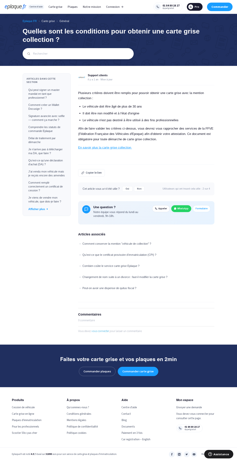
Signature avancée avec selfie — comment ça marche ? (46, 117)
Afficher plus (36, 209)
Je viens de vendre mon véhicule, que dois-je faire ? (44, 199)
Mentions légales (76, 420)
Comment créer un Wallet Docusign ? (43, 106)
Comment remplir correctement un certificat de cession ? (45, 186)
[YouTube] (194, 454)
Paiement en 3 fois (132, 433)
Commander (219, 7)
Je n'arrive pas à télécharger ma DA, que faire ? (45, 151)
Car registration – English (135, 439)
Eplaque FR (30, 21)
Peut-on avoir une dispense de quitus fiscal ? (109, 288)
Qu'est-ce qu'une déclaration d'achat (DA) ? (45, 162)
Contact (126, 414)
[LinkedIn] (179, 454)
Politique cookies (76, 433)
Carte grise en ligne (23, 414)
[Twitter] (187, 454)
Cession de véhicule (23, 407)
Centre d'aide (36, 6)
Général (64, 21)
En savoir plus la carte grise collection (105, 147)
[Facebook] (172, 454)
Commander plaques (97, 371)
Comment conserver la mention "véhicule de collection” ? (116, 243)
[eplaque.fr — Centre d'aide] (15, 6)
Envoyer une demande (189, 407)
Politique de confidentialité (82, 427)
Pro (197, 7)
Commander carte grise (138, 371)
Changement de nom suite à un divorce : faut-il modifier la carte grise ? (124, 277)
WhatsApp (182, 208)
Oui (127, 188)
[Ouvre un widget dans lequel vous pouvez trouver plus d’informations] (218, 454)
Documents (128, 427)
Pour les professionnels (25, 427)
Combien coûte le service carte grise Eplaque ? (110, 265)
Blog (124, 420)
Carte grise (55, 7)
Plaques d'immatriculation (26, 420)
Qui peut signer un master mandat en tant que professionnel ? (44, 93)
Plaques (73, 7)
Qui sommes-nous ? (78, 407)
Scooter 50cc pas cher (24, 433)
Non (139, 188)
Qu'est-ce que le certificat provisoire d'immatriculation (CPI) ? (119, 254)
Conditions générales (79, 414)
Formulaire (202, 208)
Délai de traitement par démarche (42, 140)
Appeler (162, 208)
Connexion (114, 7)
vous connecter (100, 331)
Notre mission (92, 7)
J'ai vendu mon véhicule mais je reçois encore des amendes (46, 173)
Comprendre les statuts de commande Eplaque (44, 129)
